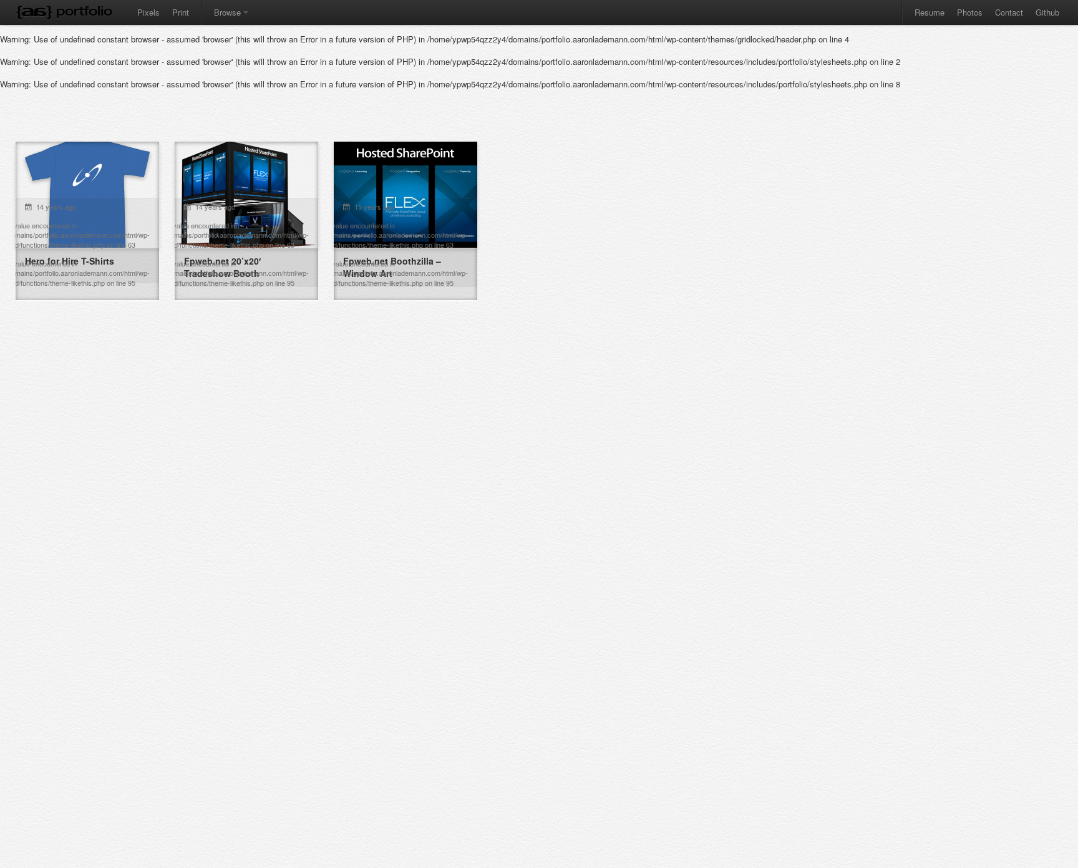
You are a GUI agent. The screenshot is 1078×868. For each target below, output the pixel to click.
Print (180, 12)
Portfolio (84, 11)
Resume (929, 12)
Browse (227, 12)
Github (1047, 12)
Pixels (148, 12)
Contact (1009, 12)
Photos (970, 12)
